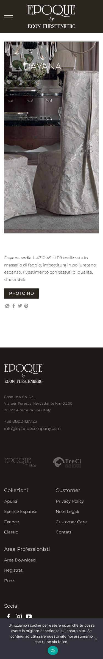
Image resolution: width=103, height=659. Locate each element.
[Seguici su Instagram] (19, 617)
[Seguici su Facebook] (8, 617)
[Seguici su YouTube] (29, 617)
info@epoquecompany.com (32, 428)
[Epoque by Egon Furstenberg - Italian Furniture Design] (51, 16)
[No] (95, 640)
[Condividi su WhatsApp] (7, 306)
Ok (53, 650)
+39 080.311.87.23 (20, 421)
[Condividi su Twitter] (20, 306)
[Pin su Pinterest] (26, 306)
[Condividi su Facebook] (14, 306)
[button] (8, 16)
